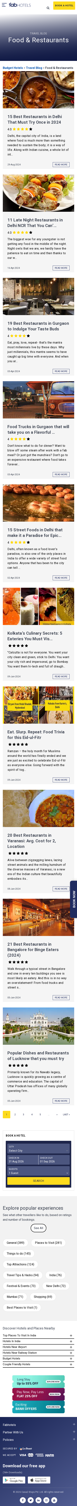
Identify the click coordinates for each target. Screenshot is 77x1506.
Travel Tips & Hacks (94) (23, 1275)
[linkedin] (38, 1500)
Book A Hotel (64, 5)
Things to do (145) (19, 1253)
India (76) (55, 1275)
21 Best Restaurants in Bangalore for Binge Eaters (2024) (33, 950)
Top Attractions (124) (20, 1264)
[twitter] (31, 1500)
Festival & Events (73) (21, 1286)
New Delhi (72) (56, 1286)
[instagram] (46, 1500)
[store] (39, 1481)
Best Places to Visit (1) (22, 1307)
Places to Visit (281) (48, 1243)
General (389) (15, 1243)
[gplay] (14, 1481)
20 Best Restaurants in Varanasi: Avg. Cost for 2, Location (31, 841)
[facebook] (23, 1500)
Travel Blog (34, 68)
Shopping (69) (43, 1297)
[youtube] (54, 1500)
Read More (61, 164)
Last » (66, 1114)
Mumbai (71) (15, 1297)
